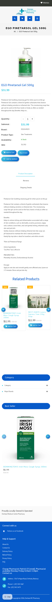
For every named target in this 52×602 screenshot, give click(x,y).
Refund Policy (6, 555)
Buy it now (23, 153)
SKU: (3, 145)
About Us (5, 544)
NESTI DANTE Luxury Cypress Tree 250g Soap (37, 314)
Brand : (4, 129)
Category (7, 385)
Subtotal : (5, 124)
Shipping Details (26, 187)
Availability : (6, 140)
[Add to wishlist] (23, 287)
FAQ (3, 562)
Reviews (26, 181)
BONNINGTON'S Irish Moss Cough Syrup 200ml (25, 466)
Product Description (25, 174)
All (15, 31)
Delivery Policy (7, 551)
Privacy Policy (7, 558)
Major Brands (8, 391)
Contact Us (6, 548)
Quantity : (5, 119)
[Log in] (29, 18)
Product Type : (7, 135)
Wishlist (46, 3)
